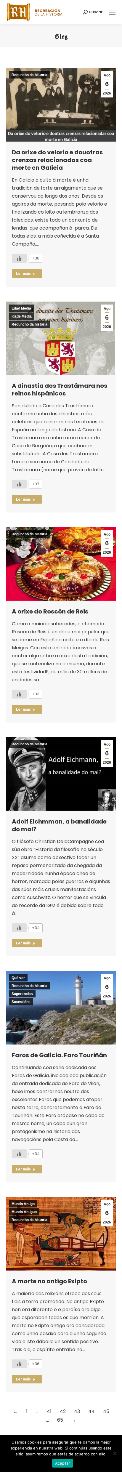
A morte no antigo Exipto (49, 1281)
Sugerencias (22, 994)
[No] (115, 1453)
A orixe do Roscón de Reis (50, 611)
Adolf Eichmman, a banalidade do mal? (59, 825)
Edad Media (21, 308)
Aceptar (62, 1463)
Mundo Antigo (23, 1204)
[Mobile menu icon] (112, 12)
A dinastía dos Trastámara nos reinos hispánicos (59, 390)
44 (91, 1411)
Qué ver (18, 978)
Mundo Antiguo (24, 1212)
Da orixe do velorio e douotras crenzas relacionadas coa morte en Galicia (57, 160)
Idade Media (22, 316)
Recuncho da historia (29, 75)
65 (60, 1420)
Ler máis (23, 274)
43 (77, 1411)
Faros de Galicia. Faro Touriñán (59, 1055)
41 (49, 1411)
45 (106, 1411)
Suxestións (21, 1002)
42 (63, 1411)
